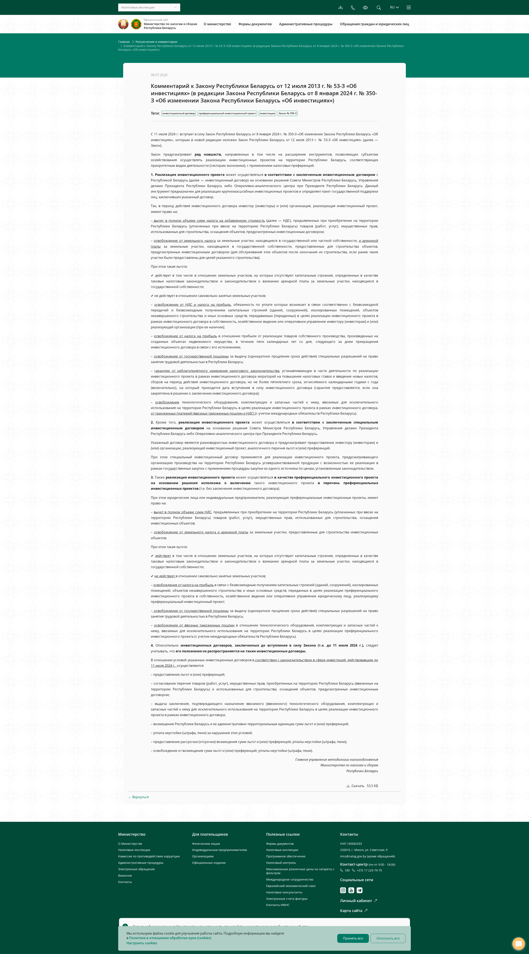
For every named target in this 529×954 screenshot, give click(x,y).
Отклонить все (388, 938)
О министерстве (217, 24)
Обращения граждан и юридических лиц (374, 24)
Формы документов (255, 24)
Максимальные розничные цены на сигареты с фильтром (300, 871)
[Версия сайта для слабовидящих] (365, 7)
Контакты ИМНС (278, 905)
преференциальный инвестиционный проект (227, 113)
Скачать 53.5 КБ (364, 786)
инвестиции (267, 113)
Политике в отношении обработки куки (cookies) (170, 938)
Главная (124, 42)
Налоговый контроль (281, 863)
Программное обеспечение (285, 856)
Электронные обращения (136, 869)
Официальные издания (209, 863)
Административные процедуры (305, 24)
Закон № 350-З (288, 113)
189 (348, 870)
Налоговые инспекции (134, 850)
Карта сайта (351, 910)
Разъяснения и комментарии (156, 42)
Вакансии (125, 875)
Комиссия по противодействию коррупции (149, 856)
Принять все (353, 938)
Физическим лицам (206, 844)
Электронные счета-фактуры (286, 899)
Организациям (202, 856)
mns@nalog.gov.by (353, 856)
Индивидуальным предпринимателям (219, 850)
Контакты (125, 882)
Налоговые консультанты (284, 892)
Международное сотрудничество (289, 879)
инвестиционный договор (178, 113)
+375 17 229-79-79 (369, 870)
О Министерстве (130, 844)
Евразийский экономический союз (291, 886)
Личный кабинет (356, 900)
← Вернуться (138, 797)
